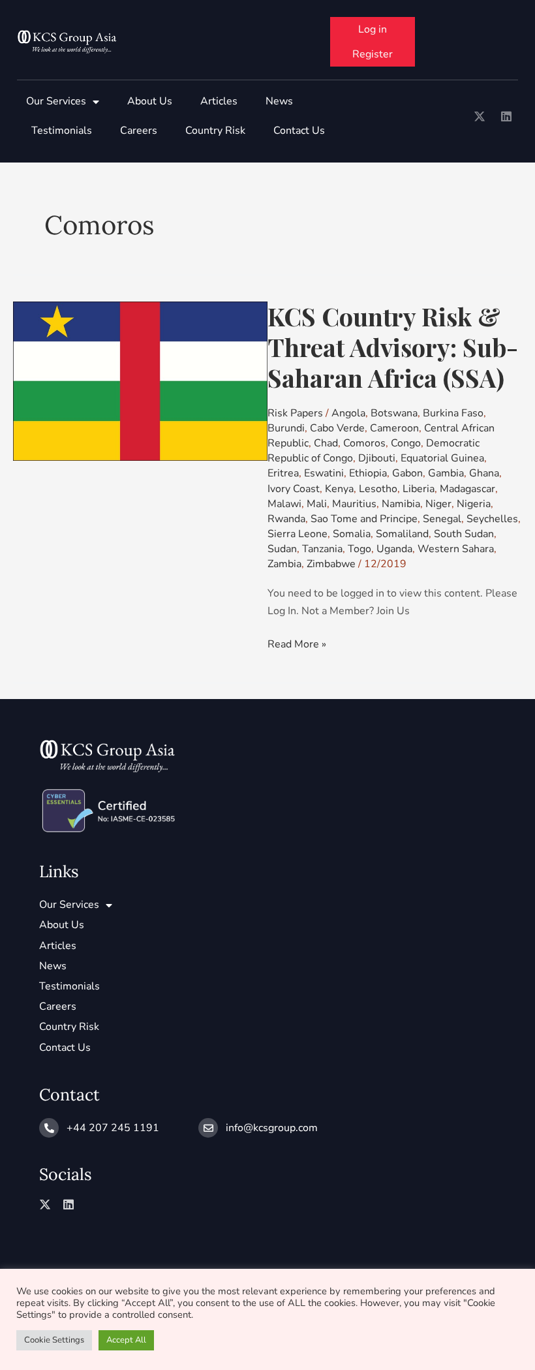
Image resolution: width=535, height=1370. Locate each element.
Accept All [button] (126, 1340)
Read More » (297, 643)
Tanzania (322, 549)
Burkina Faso (453, 413)
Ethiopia (368, 473)
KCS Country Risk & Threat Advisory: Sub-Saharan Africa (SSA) (393, 347)
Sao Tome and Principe (364, 519)
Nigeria (474, 504)
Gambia (446, 473)
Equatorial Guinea (442, 458)
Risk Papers (295, 413)
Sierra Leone (298, 534)
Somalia (352, 534)
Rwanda (286, 519)
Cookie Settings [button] (54, 1340)
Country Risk (215, 130)
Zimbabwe (331, 564)
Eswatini (324, 473)
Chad (326, 443)
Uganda (394, 549)
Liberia (419, 489)
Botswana (394, 413)
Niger (438, 504)
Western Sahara (456, 549)
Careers (138, 130)
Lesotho (378, 489)
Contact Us (299, 130)
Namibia (401, 504)
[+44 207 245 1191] (49, 1128)
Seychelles (492, 519)
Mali (317, 504)
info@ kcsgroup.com (272, 1128)
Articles (218, 101)
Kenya (339, 489)
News (279, 101)
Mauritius (354, 504)
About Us (149, 101)
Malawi (284, 504)
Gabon (407, 473)
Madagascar (467, 489)
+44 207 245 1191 (113, 1128)
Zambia (284, 564)
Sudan (282, 549)
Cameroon (394, 428)
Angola (348, 413)
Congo (406, 443)
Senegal (442, 519)
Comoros (364, 443)
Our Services (56, 101)
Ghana (484, 473)
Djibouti (376, 458)
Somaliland (402, 534)
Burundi (286, 428)
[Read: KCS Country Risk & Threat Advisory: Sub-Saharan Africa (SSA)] (140, 380)
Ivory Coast (294, 489)
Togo (359, 549)
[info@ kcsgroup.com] (208, 1128)
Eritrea (283, 473)
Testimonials (61, 130)
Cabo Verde (337, 428)
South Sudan (464, 534)
